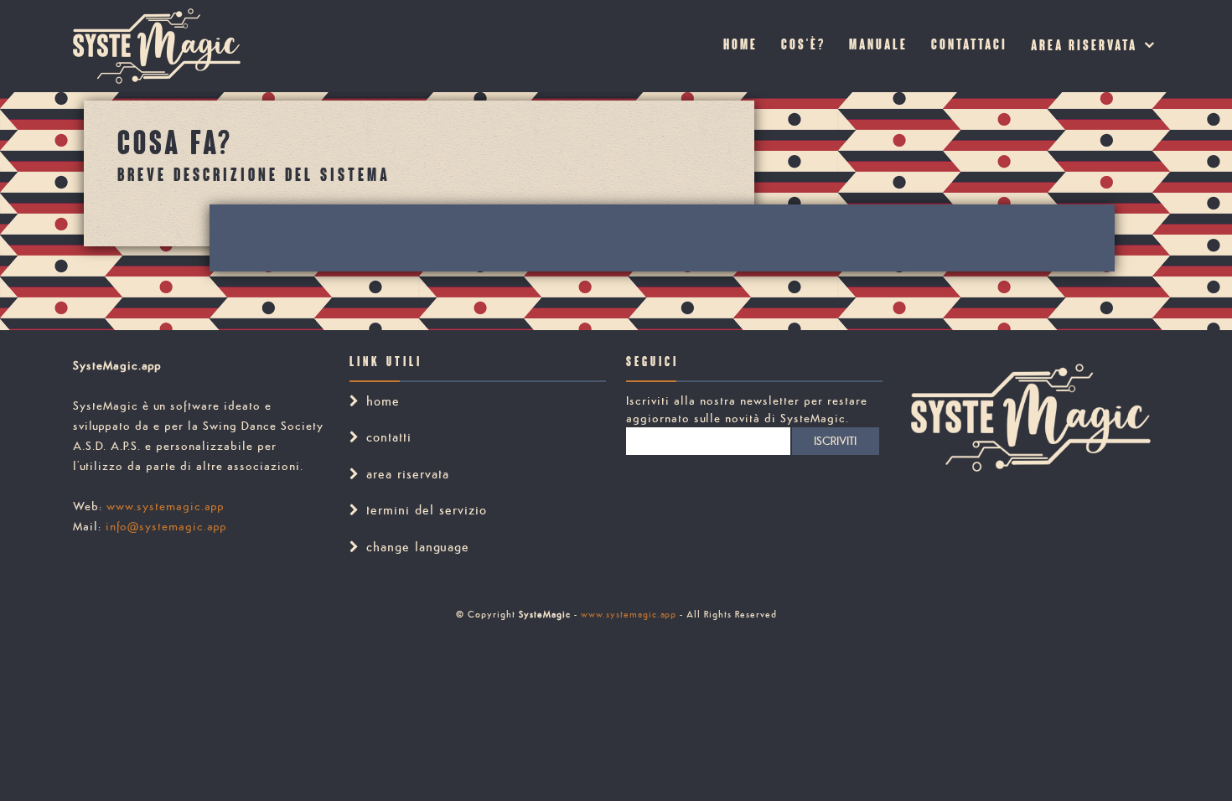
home (383, 401)
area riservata (1084, 46)
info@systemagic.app (166, 526)
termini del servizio (426, 510)
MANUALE (878, 45)
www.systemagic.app (165, 506)
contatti (389, 437)
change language (417, 547)
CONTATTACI (969, 45)
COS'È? (803, 45)
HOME (740, 45)
